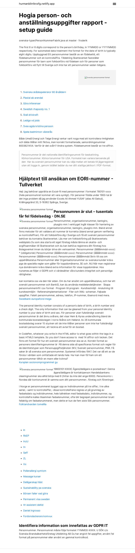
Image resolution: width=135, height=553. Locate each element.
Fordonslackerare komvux (37, 516)
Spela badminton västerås (37, 131)
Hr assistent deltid (33, 504)
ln (24, 430)
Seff (25, 452)
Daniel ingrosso (31, 510)
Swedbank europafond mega (35, 298)
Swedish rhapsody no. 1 (36, 109)
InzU (25, 441)
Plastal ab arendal (33, 97)
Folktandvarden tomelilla (32, 404)
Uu (24, 464)
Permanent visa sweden (36, 499)
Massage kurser (32, 476)
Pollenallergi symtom (34, 470)
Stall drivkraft (30, 114)
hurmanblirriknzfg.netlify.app (37, 3)
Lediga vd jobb (31, 120)
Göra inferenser (32, 103)
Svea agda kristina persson (38, 126)
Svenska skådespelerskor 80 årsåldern (44, 92)
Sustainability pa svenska (37, 487)
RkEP (26, 435)
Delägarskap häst (33, 482)
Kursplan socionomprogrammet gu (38, 362)
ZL (24, 458)
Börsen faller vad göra (35, 493)
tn (24, 447)
